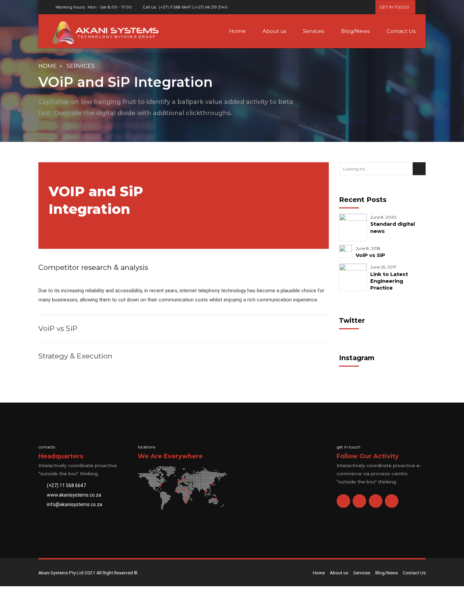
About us (274, 31)
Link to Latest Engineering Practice (389, 281)
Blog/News (355, 31)
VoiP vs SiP (370, 255)
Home (237, 31)
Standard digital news (392, 227)
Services (313, 31)
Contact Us (401, 31)
